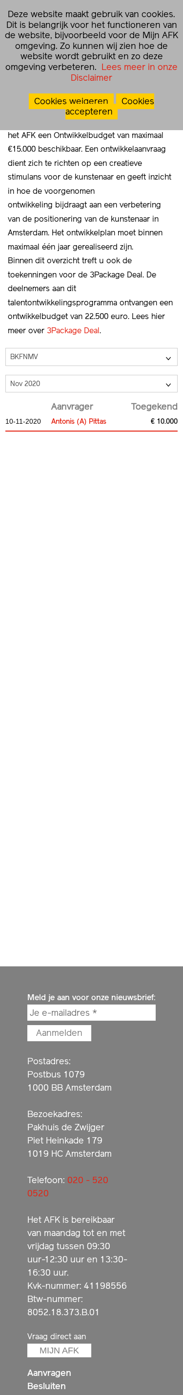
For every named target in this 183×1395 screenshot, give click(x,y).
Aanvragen (49, 1373)
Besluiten (46, 1386)
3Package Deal (73, 330)
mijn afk (59, 1350)
